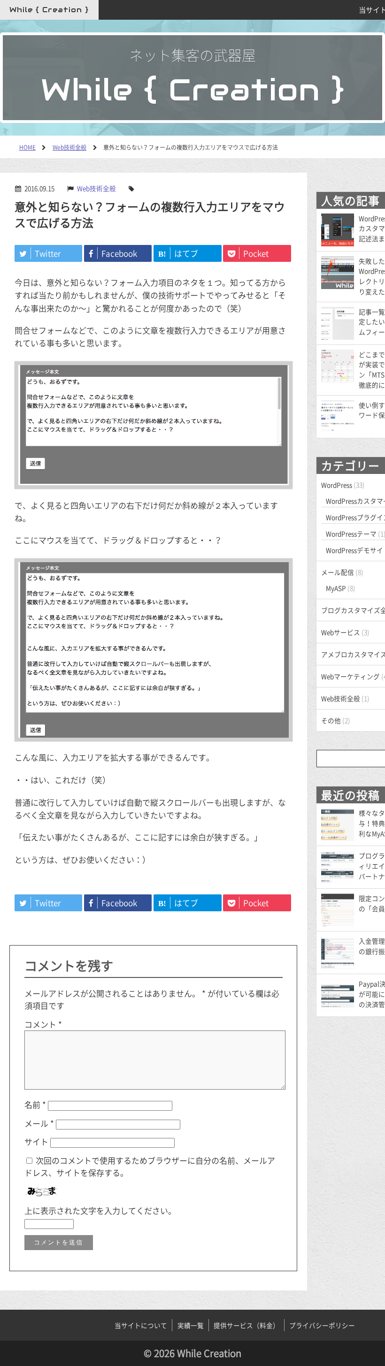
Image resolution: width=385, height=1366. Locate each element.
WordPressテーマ (351, 533)
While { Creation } (49, 9)
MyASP (336, 588)
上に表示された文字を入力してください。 (100, 1210)
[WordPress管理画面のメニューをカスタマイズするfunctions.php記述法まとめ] (337, 228)
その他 (331, 720)
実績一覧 (190, 1325)
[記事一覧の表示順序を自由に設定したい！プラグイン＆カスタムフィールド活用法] (337, 322)
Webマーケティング (350, 676)
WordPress (336, 484)
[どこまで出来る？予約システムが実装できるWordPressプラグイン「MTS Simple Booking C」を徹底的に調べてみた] (337, 364)
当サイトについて (141, 1325)
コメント (43, 1024)
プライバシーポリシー (322, 1325)
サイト (36, 1141)
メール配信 (337, 572)
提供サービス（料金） (246, 1325)
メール (39, 1123)
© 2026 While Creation (192, 1353)
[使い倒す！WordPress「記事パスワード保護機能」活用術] (337, 415)
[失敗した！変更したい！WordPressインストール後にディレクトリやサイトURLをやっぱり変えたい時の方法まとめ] (337, 271)
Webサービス (340, 632)
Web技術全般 (96, 188)
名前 (35, 1104)
